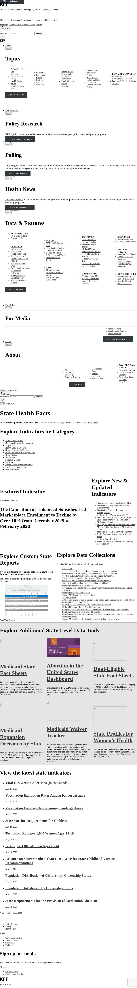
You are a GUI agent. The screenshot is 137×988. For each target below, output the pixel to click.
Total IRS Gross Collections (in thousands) (37, 783)
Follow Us (13, 24)
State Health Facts (125, 239)
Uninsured (91, 82)
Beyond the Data (18, 238)
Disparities (9, 445)
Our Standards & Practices (126, 373)
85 (8, 912)
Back (8, 48)
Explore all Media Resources (118, 339)
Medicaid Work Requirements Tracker (91, 250)
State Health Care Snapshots (124, 265)
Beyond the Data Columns (126, 378)
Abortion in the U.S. (90, 276)
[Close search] (2, 37)
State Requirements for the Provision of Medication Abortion (51, 901)
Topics (8, 45)
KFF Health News (14, 199)
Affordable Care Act (14, 440)
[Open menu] (1, 31)
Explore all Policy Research (20, 139)
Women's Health (12, 469)
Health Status (11, 455)
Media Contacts (114, 329)
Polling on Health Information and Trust (55, 254)
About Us (69, 370)
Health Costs (16, 81)
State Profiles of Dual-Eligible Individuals (126, 277)
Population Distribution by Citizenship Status (39, 888)
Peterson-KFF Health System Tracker (91, 264)
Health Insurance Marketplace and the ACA (54, 272)
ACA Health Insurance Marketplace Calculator (20, 270)
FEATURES (16, 246)
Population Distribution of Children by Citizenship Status (48, 875)
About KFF (77, 384)
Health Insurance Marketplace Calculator (122, 77)
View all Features (15, 289)
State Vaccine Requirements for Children (36, 821)
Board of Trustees (72, 377)
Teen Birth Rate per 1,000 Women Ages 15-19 (39, 833)
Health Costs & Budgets (15, 448)
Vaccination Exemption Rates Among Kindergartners (45, 795)
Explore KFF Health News (19, 207)
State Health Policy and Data (93, 78)
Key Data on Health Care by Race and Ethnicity (90, 280)
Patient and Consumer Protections (66, 76)
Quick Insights (17, 249)
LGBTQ (39, 80)
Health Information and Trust (17, 85)
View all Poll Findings (17, 173)
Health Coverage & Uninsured (18, 450)
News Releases (114, 333)
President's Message (127, 370)
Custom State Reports (126, 242)
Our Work (69, 375)
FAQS (49, 268)
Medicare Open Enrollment (52, 278)
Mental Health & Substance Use (19, 464)
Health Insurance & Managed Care (20, 452)
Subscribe (4, 24)
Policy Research (12, 110)
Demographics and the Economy (19, 443)
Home (2, 404)
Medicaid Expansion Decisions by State (21, 737)
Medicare (40, 85)
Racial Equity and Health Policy (92, 72)
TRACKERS (88, 237)
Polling (8, 142)
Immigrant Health (40, 76)
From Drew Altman (19, 236)
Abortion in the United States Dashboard (65, 672)
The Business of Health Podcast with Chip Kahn (19, 258)
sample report (10, 579)
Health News (10, 176)
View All (123, 382)
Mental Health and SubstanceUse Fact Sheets (125, 259)
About (8, 341)
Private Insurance (65, 84)
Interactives (10, 404)
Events (95, 373)
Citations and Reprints (117, 331)
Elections (14, 74)
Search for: (5, 33)
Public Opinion (67, 81)
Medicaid (40, 82)
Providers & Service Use (15, 467)
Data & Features (12, 210)
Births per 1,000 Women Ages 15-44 (32, 846)
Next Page (17, 912)
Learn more (93, 422)
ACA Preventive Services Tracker (89, 240)
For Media (9, 305)
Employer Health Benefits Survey (18, 276)
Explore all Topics (16, 95)
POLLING (51, 241)
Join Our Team (98, 378)
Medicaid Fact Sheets (126, 254)
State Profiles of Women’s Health (124, 282)
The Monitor (16, 251)
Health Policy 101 (18, 254)
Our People (69, 372)
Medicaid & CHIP (13, 460)
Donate (39, 24)
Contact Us (96, 376)
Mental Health (67, 71)
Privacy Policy (11, 972)
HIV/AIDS (41, 73)
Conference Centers (26, 24)
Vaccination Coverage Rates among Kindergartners (44, 808)
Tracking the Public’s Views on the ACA (55, 249)
